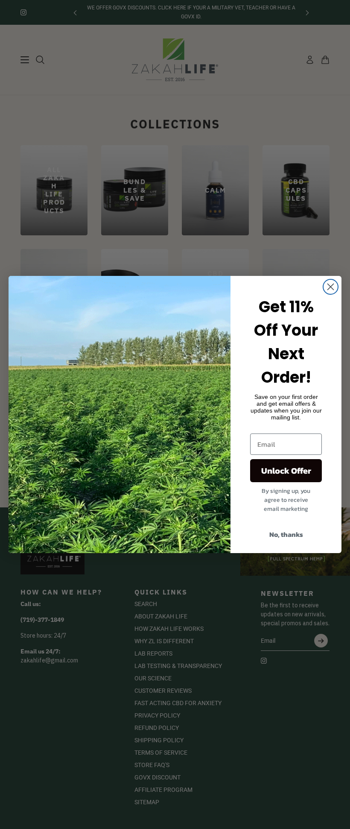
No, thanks (286, 534)
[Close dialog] (330, 286)
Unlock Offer (286, 470)
